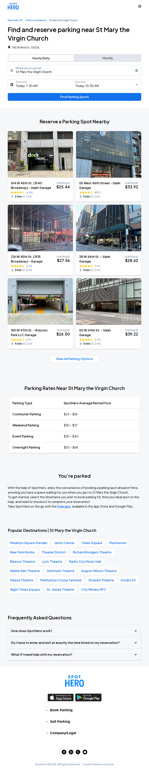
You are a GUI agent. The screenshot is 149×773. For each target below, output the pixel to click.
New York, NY (15, 20)
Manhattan (117, 543)
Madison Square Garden (28, 543)
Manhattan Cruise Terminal (60, 580)
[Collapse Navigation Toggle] (139, 6)
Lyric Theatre (52, 561)
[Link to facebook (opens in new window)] (64, 753)
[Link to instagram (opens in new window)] (71, 753)
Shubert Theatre (101, 580)
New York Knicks (22, 552)
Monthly (108, 58)
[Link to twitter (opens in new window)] (78, 753)
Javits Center (64, 543)
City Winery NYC (93, 589)
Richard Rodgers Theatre (92, 552)
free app (64, 506)
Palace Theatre (21, 580)
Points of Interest (36, 20)
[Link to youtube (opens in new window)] (85, 753)
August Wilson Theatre (98, 571)
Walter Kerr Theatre (25, 571)
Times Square (91, 543)
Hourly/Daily (41, 58)
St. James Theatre (60, 589)
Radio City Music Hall (85, 561)
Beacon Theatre (22, 561)
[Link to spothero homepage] (74, 681)
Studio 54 (128, 580)
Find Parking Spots (74, 97)
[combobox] (74, 70)
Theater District (54, 552)
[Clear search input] (136, 70)
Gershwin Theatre (60, 571)
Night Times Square (25, 589)
